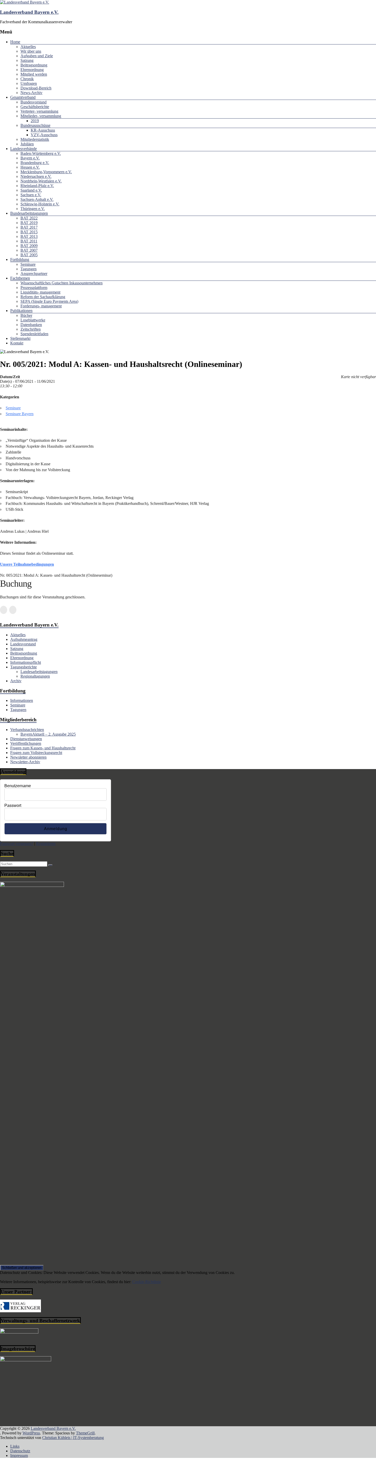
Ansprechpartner (33, 273)
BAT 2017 (29, 227)
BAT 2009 (29, 245)
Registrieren (46, 843)
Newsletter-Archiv (25, 762)
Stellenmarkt (20, 338)
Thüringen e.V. (32, 208)
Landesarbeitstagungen (39, 671)
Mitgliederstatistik (34, 139)
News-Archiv (31, 92)
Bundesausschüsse (35, 125)
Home (15, 42)
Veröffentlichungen (25, 743)
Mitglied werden (33, 74)
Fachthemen (20, 278)
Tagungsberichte (23, 667)
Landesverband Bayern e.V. (29, 12)
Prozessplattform (33, 287)
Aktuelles (28, 46)
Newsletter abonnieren (28, 757)
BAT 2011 (28, 241)
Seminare (28, 264)
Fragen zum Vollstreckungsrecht (36, 752)
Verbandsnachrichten (27, 729)
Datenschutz (20, 1451)
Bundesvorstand (33, 102)
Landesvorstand (23, 644)
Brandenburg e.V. (34, 162)
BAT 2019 (29, 223)
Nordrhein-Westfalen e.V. (41, 181)
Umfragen (28, 83)
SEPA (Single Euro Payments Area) (49, 301)
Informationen (21, 700)
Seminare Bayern (20, 414)
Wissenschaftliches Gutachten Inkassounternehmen (61, 283)
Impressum (19, 1455)
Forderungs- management (41, 306)
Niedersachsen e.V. (35, 176)
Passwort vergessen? (16, 843)
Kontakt (16, 343)
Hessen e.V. (30, 167)
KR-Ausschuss (43, 130)
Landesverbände (23, 148)
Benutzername (17, 786)
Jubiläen (27, 144)
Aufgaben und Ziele (36, 56)
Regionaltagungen (35, 676)
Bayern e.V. (30, 158)
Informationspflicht (25, 662)
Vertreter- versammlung (39, 111)
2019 (35, 121)
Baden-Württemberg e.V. (40, 153)
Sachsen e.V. (30, 195)
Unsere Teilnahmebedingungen (27, 564)
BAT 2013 (29, 236)
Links (14, 1446)
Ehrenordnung (32, 69)
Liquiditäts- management (40, 292)
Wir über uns (30, 51)
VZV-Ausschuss (44, 135)
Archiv (15, 681)
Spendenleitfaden (34, 334)
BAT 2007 (29, 250)
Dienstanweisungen (26, 739)
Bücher (26, 315)
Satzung (27, 60)
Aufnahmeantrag (23, 639)
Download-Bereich (35, 88)
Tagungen (28, 269)
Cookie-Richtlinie (146, 1282)
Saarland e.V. (31, 190)
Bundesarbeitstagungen (29, 213)
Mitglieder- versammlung (40, 116)
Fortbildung (19, 259)
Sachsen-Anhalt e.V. (36, 199)
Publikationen (21, 310)
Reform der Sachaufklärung (42, 297)
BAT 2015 (29, 232)
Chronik (27, 79)
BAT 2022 (29, 218)
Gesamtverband (23, 97)
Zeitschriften (30, 329)
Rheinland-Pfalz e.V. (37, 185)
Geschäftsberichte (34, 107)
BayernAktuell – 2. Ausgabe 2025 (48, 734)
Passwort (12, 805)
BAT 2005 (29, 255)
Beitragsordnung (33, 65)
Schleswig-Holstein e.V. (39, 204)
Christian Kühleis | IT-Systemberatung (73, 1437)
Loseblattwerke (32, 320)
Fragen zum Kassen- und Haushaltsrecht (42, 748)
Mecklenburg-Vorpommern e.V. (46, 172)
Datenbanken (31, 324)
